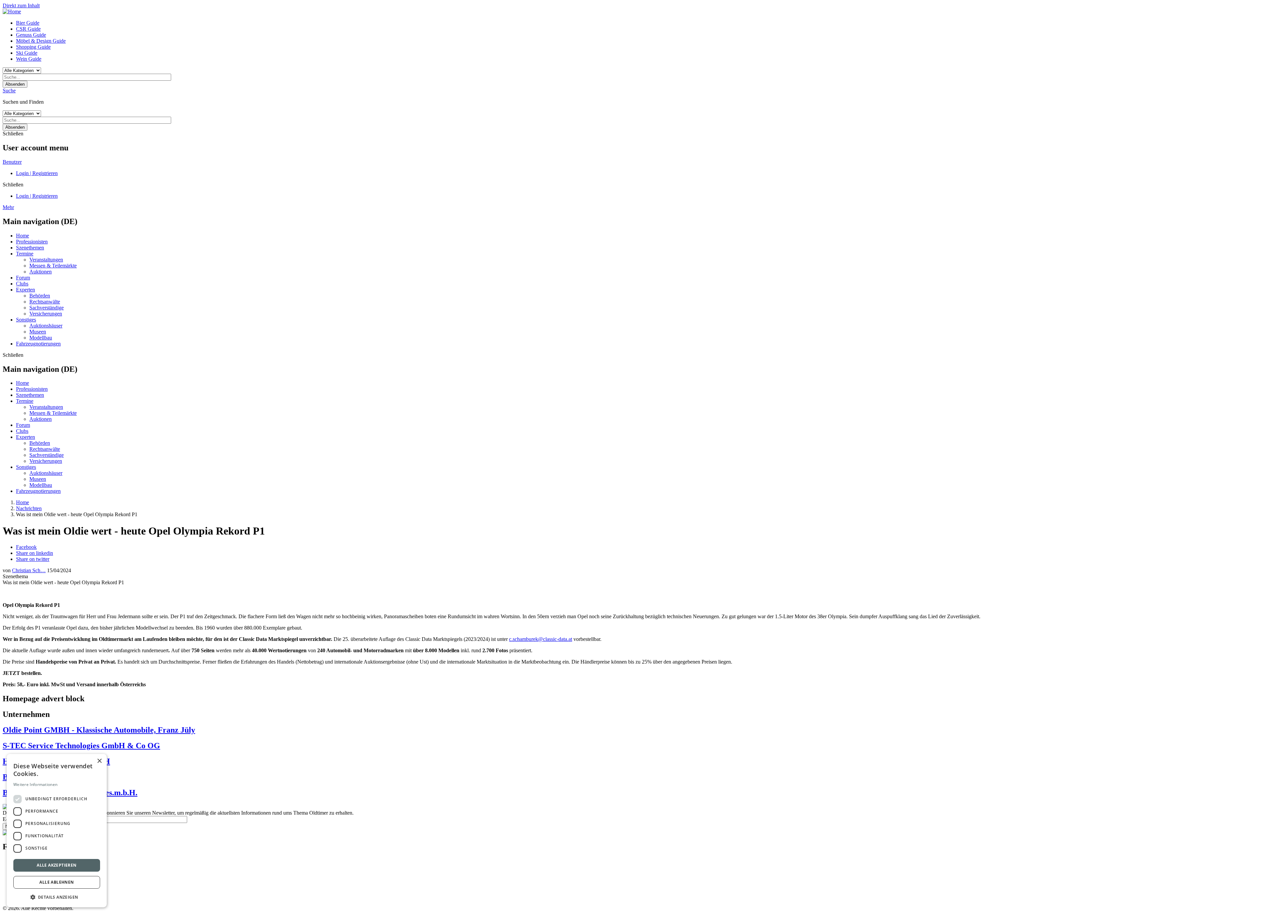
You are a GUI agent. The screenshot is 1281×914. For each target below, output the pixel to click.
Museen (37, 331)
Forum (23, 277)
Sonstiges (26, 319)
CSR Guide (28, 29)
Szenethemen (30, 247)
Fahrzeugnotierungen (38, 343)
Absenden (15, 84)
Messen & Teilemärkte (53, 265)
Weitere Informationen (35, 784)
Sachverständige (46, 307)
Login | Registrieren (37, 173)
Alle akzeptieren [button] (56, 865)
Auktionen (40, 271)
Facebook (26, 547)
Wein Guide (28, 59)
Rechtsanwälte (44, 301)
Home (22, 235)
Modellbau (40, 337)
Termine (24, 253)
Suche (9, 90)
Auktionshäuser (45, 325)
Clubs (22, 283)
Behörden (39, 295)
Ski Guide (26, 53)
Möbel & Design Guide (41, 41)
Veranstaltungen (46, 259)
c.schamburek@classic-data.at (540, 639)
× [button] (99, 761)
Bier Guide (27, 23)
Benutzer (12, 162)
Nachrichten (29, 508)
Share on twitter (32, 559)
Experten (25, 289)
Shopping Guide (33, 47)
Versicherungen (45, 313)
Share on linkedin (34, 553)
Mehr (8, 207)
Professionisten (32, 241)
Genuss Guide (31, 35)
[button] (56, 897)
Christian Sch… (29, 570)
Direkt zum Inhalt (21, 5)
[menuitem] (647, 23)
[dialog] (57, 830)
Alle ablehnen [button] (56, 882)
